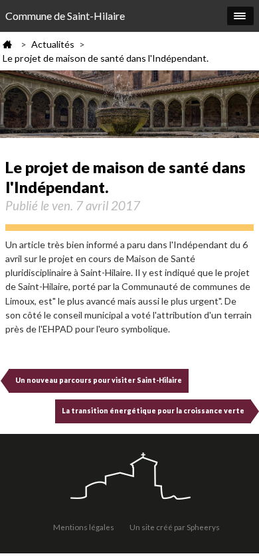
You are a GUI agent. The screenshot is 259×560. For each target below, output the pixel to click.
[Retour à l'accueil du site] (129, 477)
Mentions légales (83, 526)
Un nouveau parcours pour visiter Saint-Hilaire (98, 380)
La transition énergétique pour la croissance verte (153, 411)
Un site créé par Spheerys (175, 526)
